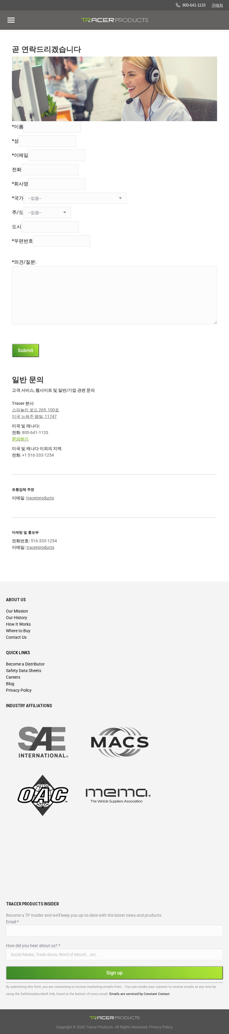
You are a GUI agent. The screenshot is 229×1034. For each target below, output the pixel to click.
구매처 (217, 5)
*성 (15, 141)
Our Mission (17, 611)
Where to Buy (18, 630)
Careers (13, 677)
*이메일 (20, 155)
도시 (16, 226)
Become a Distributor (25, 664)
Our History (16, 617)
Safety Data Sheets (23, 670)
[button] (105, 11)
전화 (16, 169)
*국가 (18, 198)
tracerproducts (40, 498)
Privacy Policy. (161, 1027)
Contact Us (16, 637)
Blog (10, 683)
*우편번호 (22, 241)
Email (12, 921)
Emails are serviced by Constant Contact (139, 994)
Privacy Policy (19, 690)
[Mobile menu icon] (11, 20)
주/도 (18, 212)
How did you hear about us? (33, 945)
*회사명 (20, 184)
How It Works (18, 624)
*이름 (18, 126)
